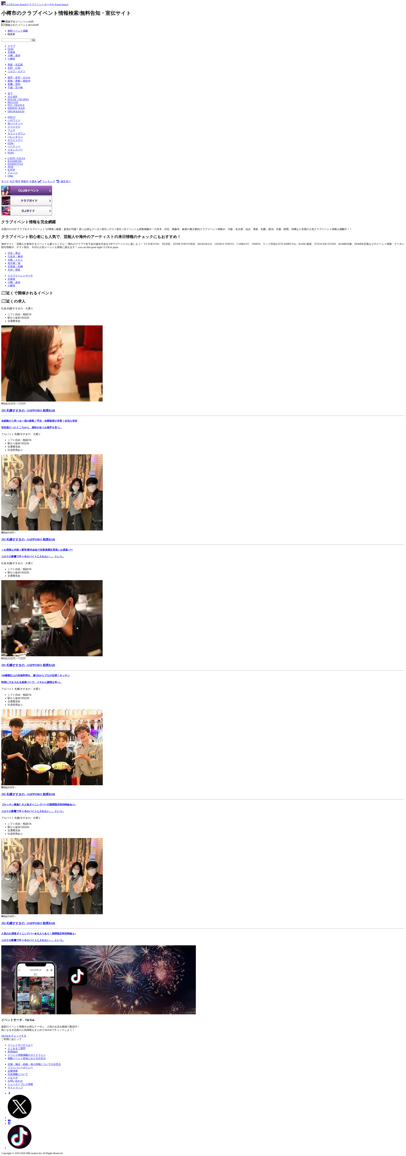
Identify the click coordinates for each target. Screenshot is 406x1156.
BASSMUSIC (15, 161)
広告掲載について (18, 1074)
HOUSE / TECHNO (18, 99)
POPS (11, 152)
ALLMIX (13, 96)
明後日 (25, 181)
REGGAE (13, 102)
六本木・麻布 (15, 256)
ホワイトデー (15, 140)
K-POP (11, 169)
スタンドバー (15, 149)
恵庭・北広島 (15, 64)
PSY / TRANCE (16, 105)
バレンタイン (15, 136)
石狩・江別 (14, 68)
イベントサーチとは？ (20, 1045)
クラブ (11, 46)
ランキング (48, 181)
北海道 (11, 52)
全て (10, 93)
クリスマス (14, 126)
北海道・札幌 (15, 266)
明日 (17, 181)
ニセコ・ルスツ (16, 71)
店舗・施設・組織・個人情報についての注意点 (34, 1064)
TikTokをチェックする (13, 1035)
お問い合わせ (15, 1081)
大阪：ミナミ (15, 259)
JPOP (10, 166)
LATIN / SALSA (16, 158)
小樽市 (11, 58)
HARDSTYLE (15, 164)
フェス (11, 130)
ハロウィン (14, 120)
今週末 (33, 181)
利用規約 (13, 1051)
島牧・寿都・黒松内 (19, 80)
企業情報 (13, 1071)
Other (10, 176)
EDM (10, 49)
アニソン (13, 172)
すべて (5, 181)
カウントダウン (16, 133)
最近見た (65, 181)
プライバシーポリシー (20, 1067)
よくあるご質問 (16, 1048)
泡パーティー (15, 123)
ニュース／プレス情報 (20, 1084)
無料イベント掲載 (18, 31)
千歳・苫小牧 (15, 87)
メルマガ (13, 1077)
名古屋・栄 (14, 263)
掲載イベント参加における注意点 (27, 1058)
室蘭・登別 (14, 84)
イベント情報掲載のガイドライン (27, 1055)
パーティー (14, 146)
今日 (12, 181)
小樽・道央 (14, 55)
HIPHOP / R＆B (16, 108)
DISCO (11, 117)
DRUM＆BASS (16, 111)
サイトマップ (15, 1087)
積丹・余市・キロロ (19, 77)
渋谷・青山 (14, 253)
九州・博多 (14, 269)
